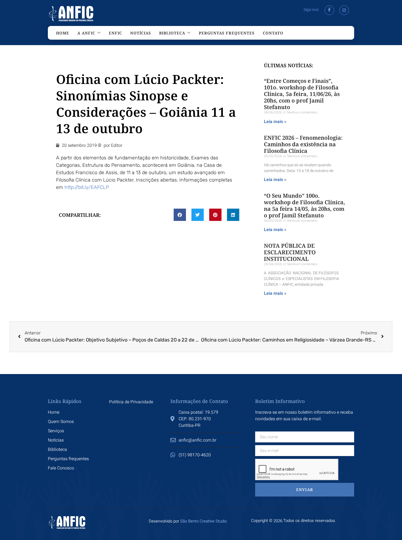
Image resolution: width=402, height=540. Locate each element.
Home (62, 33)
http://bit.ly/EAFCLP (87, 187)
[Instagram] (344, 10)
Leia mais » (275, 121)
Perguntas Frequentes (227, 33)
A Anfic (86, 33)
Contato (273, 33)
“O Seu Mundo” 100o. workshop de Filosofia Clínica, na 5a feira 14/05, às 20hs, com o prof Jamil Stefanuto (304, 205)
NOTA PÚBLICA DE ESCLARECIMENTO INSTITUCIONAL (290, 252)
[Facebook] (329, 10)
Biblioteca (172, 33)
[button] (180, 215)
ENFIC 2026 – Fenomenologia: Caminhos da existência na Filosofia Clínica (303, 144)
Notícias (140, 33)
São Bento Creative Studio (203, 521)
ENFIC (115, 33)
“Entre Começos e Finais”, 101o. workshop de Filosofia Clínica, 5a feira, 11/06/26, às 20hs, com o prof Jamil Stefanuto (302, 94)
